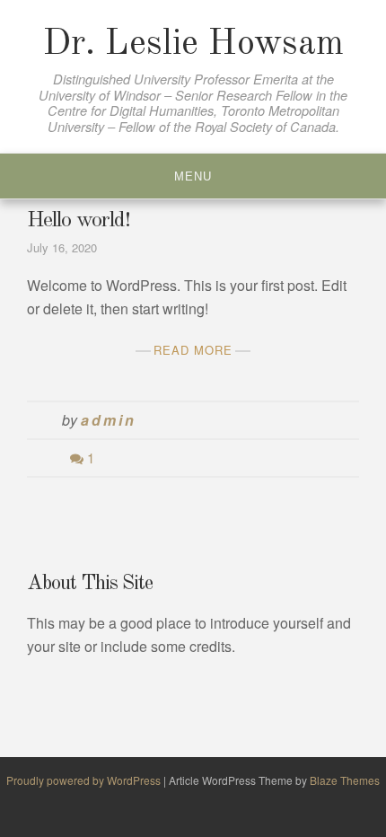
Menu (193, 176)
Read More (193, 349)
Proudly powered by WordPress (84, 780)
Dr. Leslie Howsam (193, 45)
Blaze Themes (345, 780)
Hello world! (78, 221)
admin (108, 420)
